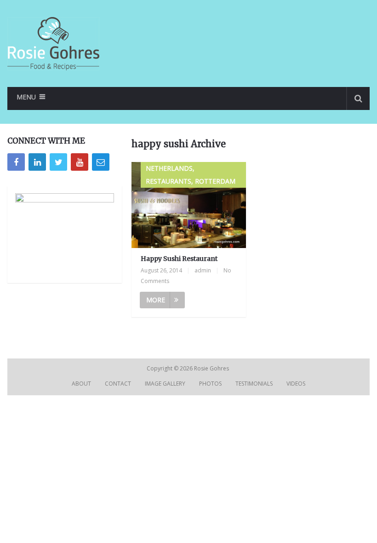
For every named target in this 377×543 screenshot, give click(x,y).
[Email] (100, 162)
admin (202, 270)
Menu (26, 96)
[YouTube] (79, 162)
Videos (295, 383)
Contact (118, 383)
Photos (210, 383)
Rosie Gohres (212, 368)
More (155, 299)
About (81, 383)
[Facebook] (16, 162)
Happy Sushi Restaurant (179, 258)
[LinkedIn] (37, 162)
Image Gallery (165, 383)
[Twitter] (58, 162)
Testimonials (254, 383)
